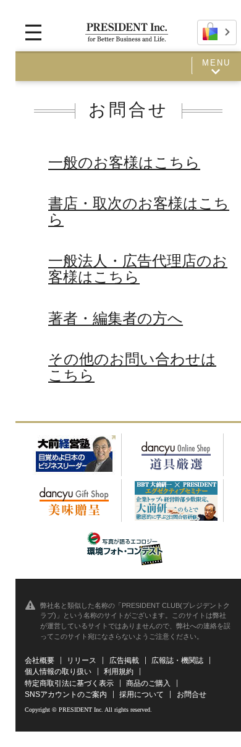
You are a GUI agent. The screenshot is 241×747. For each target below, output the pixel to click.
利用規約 (118, 671)
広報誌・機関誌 (177, 660)
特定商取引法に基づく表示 (69, 683)
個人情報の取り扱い (58, 671)
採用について (141, 694)
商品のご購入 (148, 683)
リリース (81, 660)
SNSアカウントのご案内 (66, 694)
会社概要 (39, 660)
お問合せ (191, 694)
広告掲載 (124, 660)
